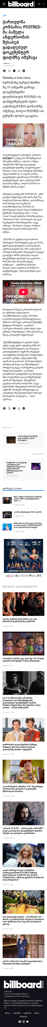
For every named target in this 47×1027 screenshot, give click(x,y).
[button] (4, 4)
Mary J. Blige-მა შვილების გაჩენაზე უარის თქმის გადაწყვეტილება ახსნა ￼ (28, 499)
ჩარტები (23, 1017)
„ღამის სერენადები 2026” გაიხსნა (28, 512)
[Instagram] (23, 1021)
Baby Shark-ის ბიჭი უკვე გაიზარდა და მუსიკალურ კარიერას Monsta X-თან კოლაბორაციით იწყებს (28, 525)
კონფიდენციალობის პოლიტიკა (17, 996)
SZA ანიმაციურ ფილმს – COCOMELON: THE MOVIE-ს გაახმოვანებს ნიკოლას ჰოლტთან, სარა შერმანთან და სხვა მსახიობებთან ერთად (23, 920)
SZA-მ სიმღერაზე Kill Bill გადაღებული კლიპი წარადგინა (28, 438)
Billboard (7, 63)
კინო (5, 15)
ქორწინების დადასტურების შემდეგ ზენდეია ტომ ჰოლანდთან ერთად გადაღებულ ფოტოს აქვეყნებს (20, 746)
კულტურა (17, 1013)
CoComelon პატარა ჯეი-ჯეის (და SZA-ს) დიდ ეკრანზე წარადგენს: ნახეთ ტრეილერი (23, 659)
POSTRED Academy (12, 342)
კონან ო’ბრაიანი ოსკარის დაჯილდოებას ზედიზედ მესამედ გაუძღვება (22, 962)
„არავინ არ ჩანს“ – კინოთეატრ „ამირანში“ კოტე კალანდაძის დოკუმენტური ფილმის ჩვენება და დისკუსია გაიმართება (23, 830)
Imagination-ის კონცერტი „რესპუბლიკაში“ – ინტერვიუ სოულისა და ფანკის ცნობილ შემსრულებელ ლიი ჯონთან (17, 468)
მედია (36, 1013)
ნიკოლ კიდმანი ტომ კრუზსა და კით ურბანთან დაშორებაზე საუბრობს (20, 620)
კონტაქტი (8, 991)
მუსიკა (7, 1013)
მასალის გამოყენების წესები (16, 994)
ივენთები (28, 1013)
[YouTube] (27, 1021)
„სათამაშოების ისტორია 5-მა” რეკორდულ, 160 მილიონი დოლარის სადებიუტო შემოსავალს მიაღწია (23, 788)
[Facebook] (20, 1021)
